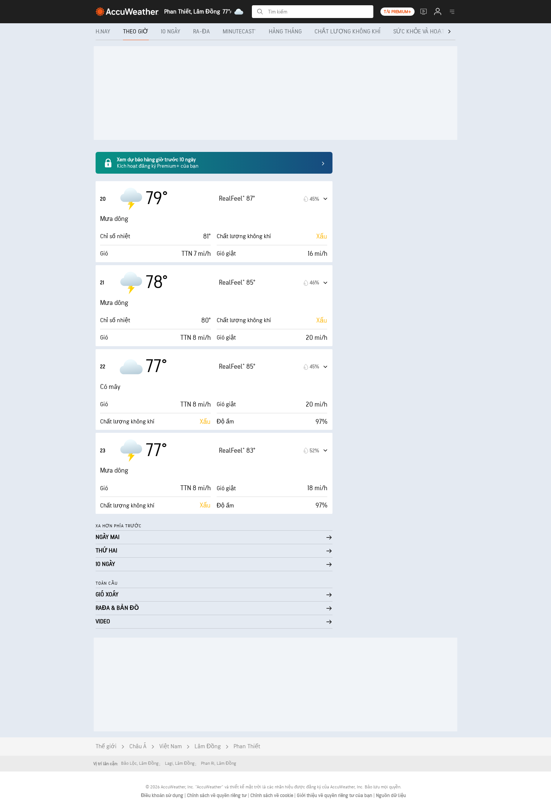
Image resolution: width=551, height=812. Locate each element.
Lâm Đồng (208, 746)
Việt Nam (170, 746)
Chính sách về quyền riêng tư (217, 795)
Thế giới (106, 746)
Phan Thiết (247, 746)
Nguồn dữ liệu (391, 795)
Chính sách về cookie (272, 795)
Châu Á (138, 746)
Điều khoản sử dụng (162, 795)
